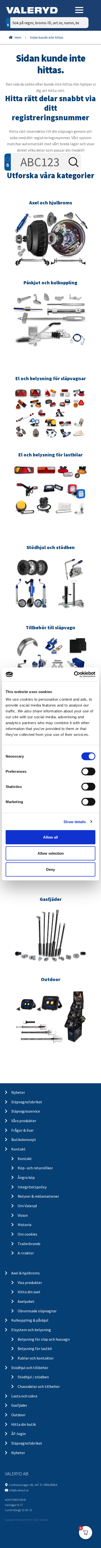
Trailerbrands (29, 1243)
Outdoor (18, 1414)
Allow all (50, 837)
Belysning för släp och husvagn (44, 1339)
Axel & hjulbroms (25, 1273)
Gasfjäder (19, 1405)
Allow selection (51, 853)
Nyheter (18, 1092)
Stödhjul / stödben (33, 1376)
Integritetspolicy (32, 1186)
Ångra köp (26, 1177)
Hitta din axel (29, 1291)
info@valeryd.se (18, 1490)
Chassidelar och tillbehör (39, 1386)
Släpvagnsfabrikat (26, 1101)
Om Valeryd (27, 1205)
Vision (23, 1215)
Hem (18, 37)
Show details (74, 821)
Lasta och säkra (24, 1395)
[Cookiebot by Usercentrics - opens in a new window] (73, 674)
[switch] (88, 771)
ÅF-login (18, 1433)
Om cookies (27, 1234)
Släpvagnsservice (25, 1111)
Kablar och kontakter (36, 1358)
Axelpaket (26, 1301)
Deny (50, 869)
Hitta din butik (23, 1424)
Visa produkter (30, 1282)
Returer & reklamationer (38, 1196)
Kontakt (18, 1149)
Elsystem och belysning (31, 1329)
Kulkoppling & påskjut (30, 1320)
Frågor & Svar (22, 1130)
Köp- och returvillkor (35, 1167)
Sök (81, 43)
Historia (24, 1224)
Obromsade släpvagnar (37, 1310)
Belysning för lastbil (35, 1348)
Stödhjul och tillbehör (29, 1367)
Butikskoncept (23, 1139)
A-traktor (26, 1252)
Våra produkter (23, 1120)
